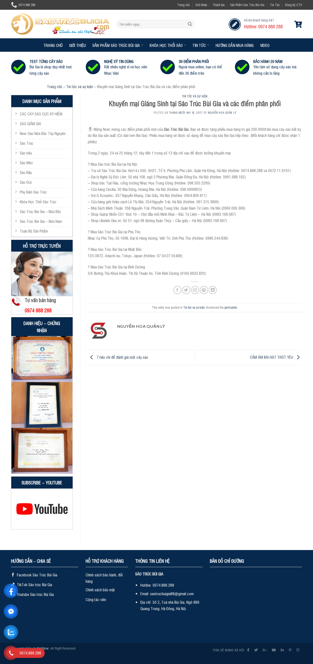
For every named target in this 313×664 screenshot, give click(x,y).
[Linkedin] (282, 649)
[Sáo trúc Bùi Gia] (60, 23)
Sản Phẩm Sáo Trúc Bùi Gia (247, 5)
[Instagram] (298, 649)
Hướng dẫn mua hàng (235, 45)
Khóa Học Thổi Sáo (166, 45)
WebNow (42, 648)
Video (265, 45)
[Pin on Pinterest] (204, 290)
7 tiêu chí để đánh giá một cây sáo (122, 357)
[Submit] (190, 24)
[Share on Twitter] (186, 290)
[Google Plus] (265, 649)
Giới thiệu (201, 5)
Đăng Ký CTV (293, 5)
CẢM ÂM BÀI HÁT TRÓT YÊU (272, 357)
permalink (230, 307)
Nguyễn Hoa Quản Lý (222, 112)
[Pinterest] (290, 649)
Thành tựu (218, 5)
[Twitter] (256, 649)
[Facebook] (248, 649)
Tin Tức (275, 5)
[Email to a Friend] (195, 290)
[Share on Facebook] (177, 290)
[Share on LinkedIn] (213, 290)
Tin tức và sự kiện (79, 86)
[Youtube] (274, 649)
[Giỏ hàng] (298, 24)
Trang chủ (183, 5)
